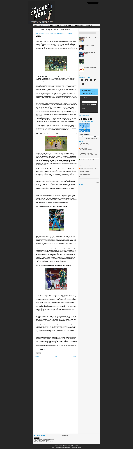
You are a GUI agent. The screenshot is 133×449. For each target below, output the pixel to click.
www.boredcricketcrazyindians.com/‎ (88, 168)
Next (95, 136)
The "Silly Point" (93, 138)
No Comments (69, 33)
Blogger (68, 435)
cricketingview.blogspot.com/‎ (86, 177)
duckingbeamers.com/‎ (85, 165)
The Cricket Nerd (65, 445)
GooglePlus (91, 80)
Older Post (74, 356)
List (88, 136)
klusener (61, 31)
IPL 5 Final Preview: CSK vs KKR (91, 67)
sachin (37, 33)
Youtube (83, 84)
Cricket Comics (49, 25)
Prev (82, 136)
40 (81, 126)
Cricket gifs (58, 25)
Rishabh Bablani (46, 439)
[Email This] (36, 353)
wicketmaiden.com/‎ (84, 179)
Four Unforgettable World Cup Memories (55, 30)
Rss (95, 80)
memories (69, 31)
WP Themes (59, 447)
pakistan (73, 31)
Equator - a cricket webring (85, 134)
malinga (65, 31)
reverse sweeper (83, 148)
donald (55, 31)
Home (35, 25)
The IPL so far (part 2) (89, 45)
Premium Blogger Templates (76, 447)
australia (48, 31)
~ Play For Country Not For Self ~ (87, 159)
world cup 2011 (63, 33)
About (41, 25)
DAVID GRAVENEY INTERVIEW (86, 149)
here (45, 349)
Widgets (81, 32)
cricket (52, 31)
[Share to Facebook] (40, 353)
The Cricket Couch (84, 143)
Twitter (86, 80)
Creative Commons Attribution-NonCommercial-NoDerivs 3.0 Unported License (43, 441)
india (58, 31)
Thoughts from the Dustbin (86, 153)
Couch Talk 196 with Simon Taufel (86, 144)
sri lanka (51, 33)
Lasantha (69, 447)
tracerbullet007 (57, 33)
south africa (47, 33)
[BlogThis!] (37, 353)
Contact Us (89, 25)
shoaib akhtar (41, 33)
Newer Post (37, 356)
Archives (93, 32)
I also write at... (68, 25)
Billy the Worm (79, 25)
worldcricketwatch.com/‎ (85, 174)
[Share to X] (39, 353)
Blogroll (86, 32)
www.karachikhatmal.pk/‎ (85, 171)
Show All (97, 182)
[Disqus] (55, 377)
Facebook (82, 80)
